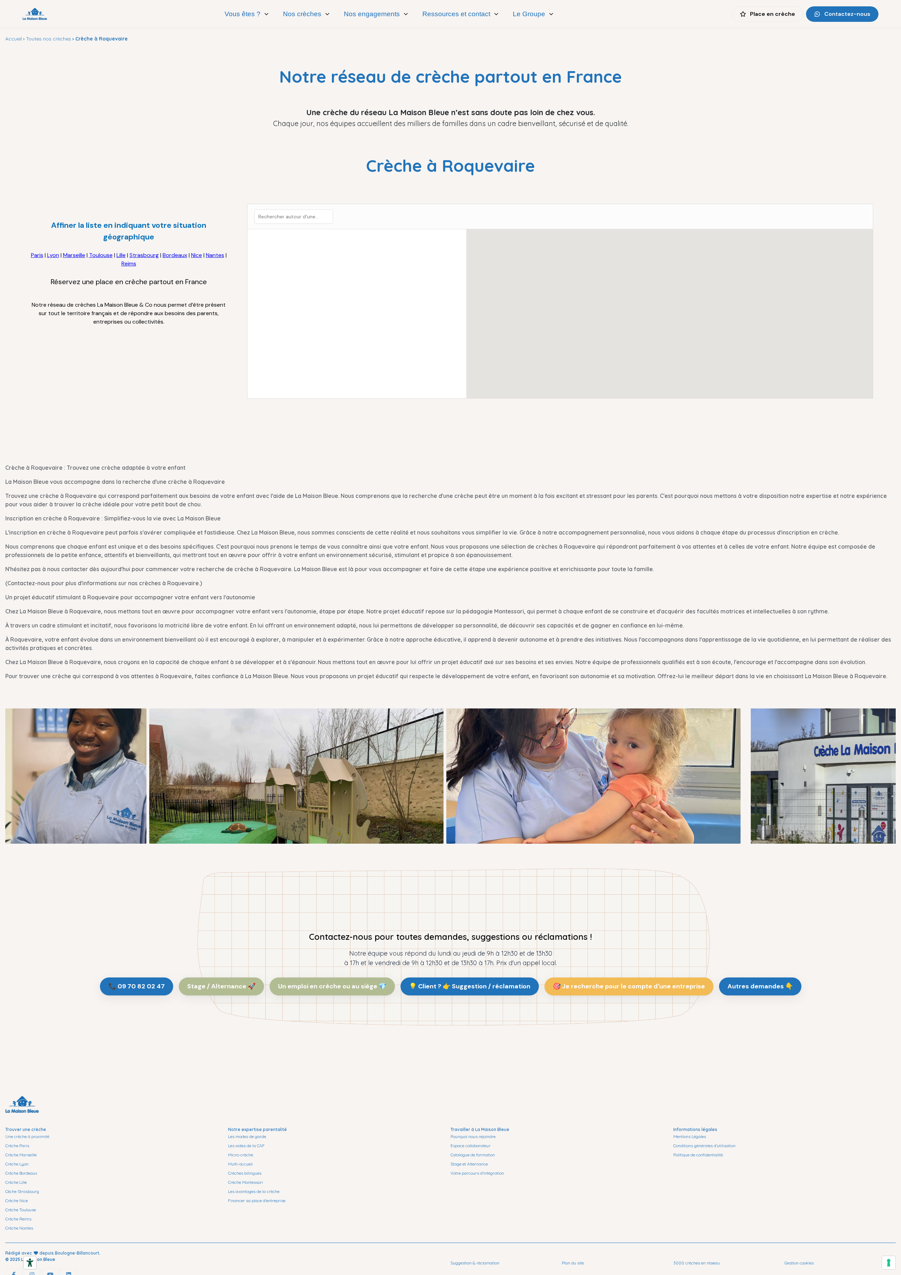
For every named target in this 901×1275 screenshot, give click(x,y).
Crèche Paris (17, 1145)
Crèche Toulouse (20, 1209)
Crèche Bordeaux (21, 1173)
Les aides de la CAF (246, 1145)
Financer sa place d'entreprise (256, 1200)
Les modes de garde (247, 1136)
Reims (128, 263)
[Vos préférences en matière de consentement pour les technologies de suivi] (888, 1262)
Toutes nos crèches (48, 39)
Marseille (74, 255)
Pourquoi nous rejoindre (473, 1136)
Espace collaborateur (470, 1145)
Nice (196, 255)
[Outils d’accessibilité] (30, 1262)
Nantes (215, 255)
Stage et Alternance (469, 1164)
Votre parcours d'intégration (477, 1173)
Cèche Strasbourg (22, 1191)
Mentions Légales (689, 1136)
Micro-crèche (240, 1154)
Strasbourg (144, 255)
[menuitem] (247, 14)
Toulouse (101, 255)
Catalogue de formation (472, 1154)
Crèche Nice (16, 1200)
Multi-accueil (240, 1164)
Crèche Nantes (19, 1228)
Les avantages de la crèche (253, 1191)
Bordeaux (175, 255)
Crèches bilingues (245, 1173)
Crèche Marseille (21, 1154)
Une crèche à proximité (27, 1136)
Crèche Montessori (245, 1182)
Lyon (53, 255)
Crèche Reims (18, 1218)
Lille (121, 255)
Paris (37, 255)
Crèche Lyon (17, 1164)
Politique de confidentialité (698, 1154)
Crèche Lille (16, 1182)
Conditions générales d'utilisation (704, 1145)
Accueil (13, 39)
